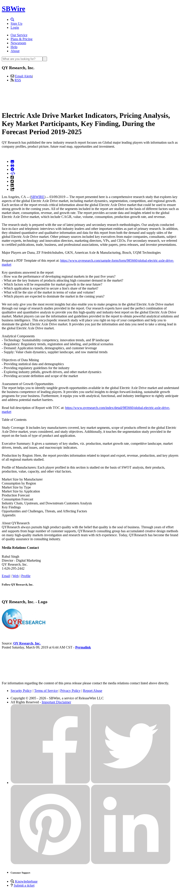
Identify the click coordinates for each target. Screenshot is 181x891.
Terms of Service (46, 691)
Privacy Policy (70, 691)
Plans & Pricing (21, 39)
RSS (18, 80)
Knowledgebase (26, 881)
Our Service (19, 35)
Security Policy (21, 691)
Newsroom (18, 43)
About (15, 51)
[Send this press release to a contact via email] (12, 161)
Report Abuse (92, 691)
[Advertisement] (90, 96)
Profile (25, 576)
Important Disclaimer (56, 702)
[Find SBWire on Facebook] (50, 782)
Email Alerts (23, 76)
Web (15, 576)
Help (14, 47)
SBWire (13, 9)
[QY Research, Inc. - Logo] (24, 628)
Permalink (83, 647)
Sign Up (16, 23)
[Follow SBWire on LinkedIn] (130, 863)
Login (15, 27)
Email (6, 576)
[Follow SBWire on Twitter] (130, 782)
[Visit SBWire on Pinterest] (50, 863)
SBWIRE (37, 197)
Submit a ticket (24, 885)
